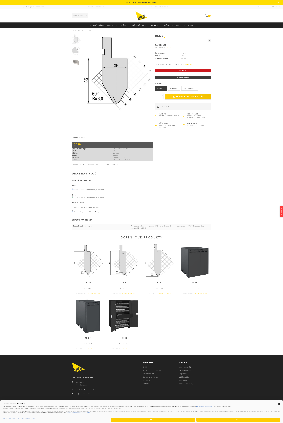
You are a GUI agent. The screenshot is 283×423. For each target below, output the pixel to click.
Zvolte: (158, 84)
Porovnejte (183, 380)
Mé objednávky (185, 370)
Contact (146, 384)
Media (153, 25)
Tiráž (145, 367)
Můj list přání (184, 377)
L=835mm (160, 88)
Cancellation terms (150, 377)
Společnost (166, 25)
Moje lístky (183, 374)
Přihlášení (276, 7)
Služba (123, 25)
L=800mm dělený (190, 88)
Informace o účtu (185, 367)
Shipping (146, 380)
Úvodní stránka (97, 25)
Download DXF (183, 77)
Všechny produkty (186, 384)
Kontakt (179, 25)
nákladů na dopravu (172, 48)
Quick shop (89, 282)
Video (184, 71)
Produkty (111, 25)
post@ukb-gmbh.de (82, 394)
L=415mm (174, 88)
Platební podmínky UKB (152, 370)
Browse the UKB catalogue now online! (142, 2)
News (190, 25)
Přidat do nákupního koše (189, 96)
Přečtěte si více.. (188, 64)
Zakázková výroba (138, 25)
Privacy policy (148, 374)
